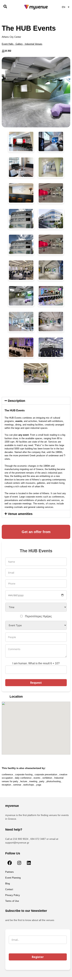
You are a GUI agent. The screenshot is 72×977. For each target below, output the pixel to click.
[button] (36, 400)
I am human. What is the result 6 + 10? (36, 663)
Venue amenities (20, 514)
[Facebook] (9, 862)
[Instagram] (19, 862)
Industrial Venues (33, 44)
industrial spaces (39, 428)
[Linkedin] (28, 862)
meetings (9, 424)
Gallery (19, 44)
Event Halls (7, 44)
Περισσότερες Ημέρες (38, 616)
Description (16, 401)
